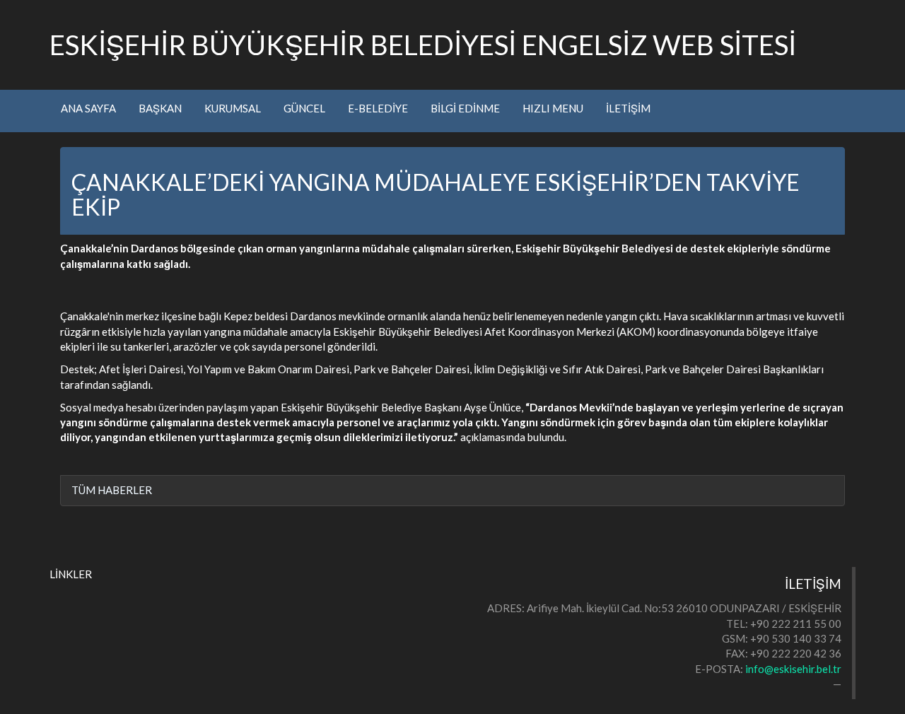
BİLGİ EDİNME (465, 108)
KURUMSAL (232, 108)
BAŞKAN (160, 108)
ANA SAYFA (88, 108)
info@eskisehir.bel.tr (793, 668)
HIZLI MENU (552, 108)
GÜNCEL (304, 108)
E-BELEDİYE (378, 108)
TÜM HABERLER (111, 490)
